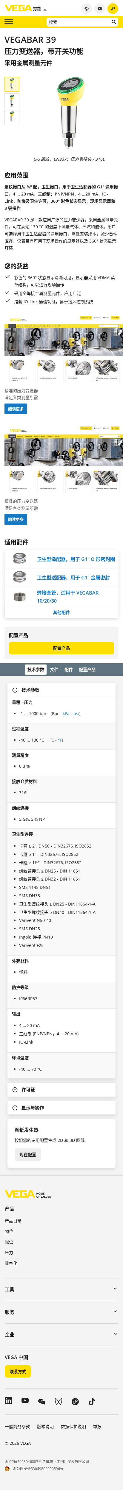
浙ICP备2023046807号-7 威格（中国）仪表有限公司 (47, 1461)
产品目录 (13, 1220)
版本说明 (45, 1426)
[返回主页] (28, 1193)
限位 (9, 1241)
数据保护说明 (73, 1426)
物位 (9, 1231)
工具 (9, 1289)
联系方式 (18, 1371)
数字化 (11, 1263)
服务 (9, 1312)
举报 (97, 1426)
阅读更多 (16, 409)
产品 (9, 1209)
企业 (9, 1334)
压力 (9, 1252)
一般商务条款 (17, 1426)
